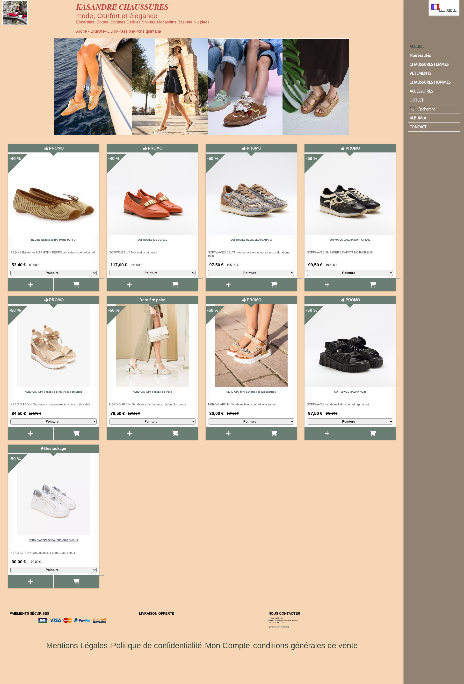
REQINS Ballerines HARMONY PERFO (53, 239)
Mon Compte (227, 645)
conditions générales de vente (305, 645)
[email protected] (282, 627)
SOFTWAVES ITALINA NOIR (350, 391)
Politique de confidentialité (156, 645)
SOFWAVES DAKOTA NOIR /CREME (349, 239)
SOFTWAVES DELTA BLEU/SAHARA (251, 239)
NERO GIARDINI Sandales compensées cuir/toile (53, 391)
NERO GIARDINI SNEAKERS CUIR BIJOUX (53, 540)
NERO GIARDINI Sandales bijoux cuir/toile (251, 391)
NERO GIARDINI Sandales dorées (152, 391)
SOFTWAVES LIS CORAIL (152, 239)
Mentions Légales (77, 645)
